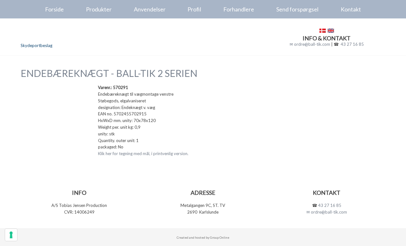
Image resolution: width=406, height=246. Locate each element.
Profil (194, 9)
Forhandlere (238, 9)
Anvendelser (150, 9)
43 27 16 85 (352, 44)
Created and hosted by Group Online (203, 237)
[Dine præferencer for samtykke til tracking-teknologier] (11, 235)
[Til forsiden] (64, 33)
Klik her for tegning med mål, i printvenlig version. (143, 153)
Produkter (99, 9)
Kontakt (351, 9)
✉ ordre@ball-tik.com (310, 44)
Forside (54, 9)
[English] (331, 31)
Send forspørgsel (297, 9)
